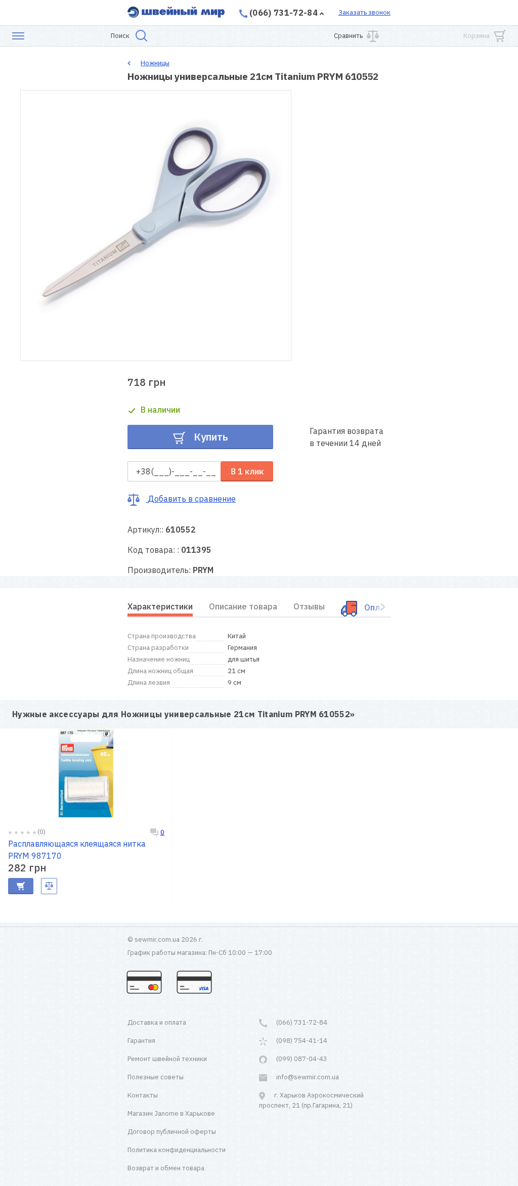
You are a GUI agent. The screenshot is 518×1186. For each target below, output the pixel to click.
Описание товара (243, 606)
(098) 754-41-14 (301, 1040)
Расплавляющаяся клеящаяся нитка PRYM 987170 (77, 850)
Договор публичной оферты (171, 1131)
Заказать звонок (364, 12)
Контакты (142, 1095)
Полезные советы (155, 1077)
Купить (209, 437)
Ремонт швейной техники (167, 1059)
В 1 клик (247, 471)
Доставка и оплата (156, 1022)
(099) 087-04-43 (301, 1059)
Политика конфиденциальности (176, 1150)
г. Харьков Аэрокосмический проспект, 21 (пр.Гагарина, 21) (311, 1100)
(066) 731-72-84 (283, 13)
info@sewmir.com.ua (307, 1077)
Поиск (120, 35)
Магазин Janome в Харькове (171, 1113)
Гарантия (141, 1040)
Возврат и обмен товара (165, 1168)
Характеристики (160, 606)
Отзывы (309, 606)
